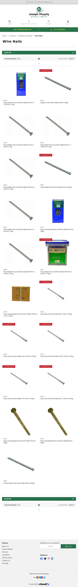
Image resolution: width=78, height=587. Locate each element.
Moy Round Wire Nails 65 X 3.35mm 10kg (56, 399)
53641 (5, 438)
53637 (5, 227)
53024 (42, 354)
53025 (5, 354)
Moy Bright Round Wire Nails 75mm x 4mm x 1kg (18, 146)
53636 (5, 185)
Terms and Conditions (43, 2)
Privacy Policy (7, 558)
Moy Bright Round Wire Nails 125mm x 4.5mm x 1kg (19, 230)
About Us (5, 546)
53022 (42, 396)
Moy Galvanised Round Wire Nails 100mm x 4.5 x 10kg (20, 315)
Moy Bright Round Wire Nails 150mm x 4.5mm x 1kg (19, 273)
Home (4, 36)
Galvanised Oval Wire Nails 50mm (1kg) (56, 187)
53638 (5, 269)
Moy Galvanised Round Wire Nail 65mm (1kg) (56, 442)
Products (12, 36)
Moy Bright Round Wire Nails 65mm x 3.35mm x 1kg (55, 146)
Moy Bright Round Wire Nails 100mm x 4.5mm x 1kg (19, 188)
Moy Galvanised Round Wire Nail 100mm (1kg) (56, 230)
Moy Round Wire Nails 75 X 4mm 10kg (18, 399)
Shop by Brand (7, 549)
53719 (42, 269)
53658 (5, 481)
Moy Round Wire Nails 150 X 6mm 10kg (56, 314)
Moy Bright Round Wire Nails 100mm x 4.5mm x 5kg (56, 273)
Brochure (31, 2)
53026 (42, 312)
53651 (41, 100)
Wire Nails (38, 36)
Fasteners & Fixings (25, 36)
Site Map (5, 563)
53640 (42, 438)
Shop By (7, 53)
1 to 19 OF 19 (62, 59)
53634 (42, 142)
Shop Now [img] (20, 109)
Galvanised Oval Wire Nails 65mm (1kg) (19, 483)
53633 (5, 100)
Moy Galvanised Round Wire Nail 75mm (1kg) (19, 442)
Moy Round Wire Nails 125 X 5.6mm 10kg (19, 356)
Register (48, 23)
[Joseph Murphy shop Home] (39, 17)
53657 (42, 185)
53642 (42, 227)
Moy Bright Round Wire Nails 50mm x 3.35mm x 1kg (18, 103)
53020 (5, 312)
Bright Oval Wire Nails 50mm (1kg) (54, 103)
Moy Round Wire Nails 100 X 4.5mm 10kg (56, 356)
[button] (3, 29)
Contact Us (6, 560)
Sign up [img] (68, 546)
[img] (42, 559)
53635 (5, 142)
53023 (5, 396)
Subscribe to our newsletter (50, 543)
